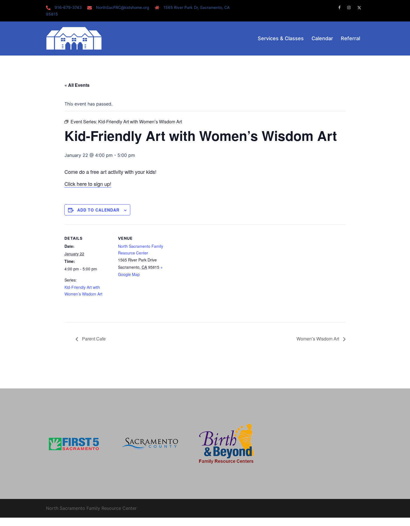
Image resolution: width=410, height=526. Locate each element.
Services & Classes (281, 38)
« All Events (77, 85)
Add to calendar (98, 210)
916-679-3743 (68, 7)
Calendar (322, 38)
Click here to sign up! (87, 183)
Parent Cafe (93, 338)
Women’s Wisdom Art (318, 338)
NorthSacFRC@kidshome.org (122, 7)
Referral (350, 38)
